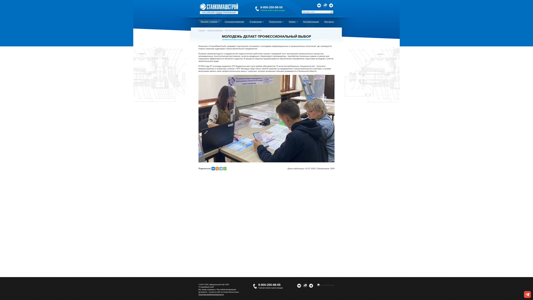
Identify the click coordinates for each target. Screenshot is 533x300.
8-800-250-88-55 (271, 7)
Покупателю (275, 22)
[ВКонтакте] (213, 168)
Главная (201, 30)
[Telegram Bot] (331, 5)
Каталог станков (209, 22)
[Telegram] (221, 168)
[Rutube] (325, 5)
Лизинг (292, 22)
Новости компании (215, 30)
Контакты (329, 22)
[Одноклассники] (217, 168)
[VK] (319, 5)
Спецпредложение (234, 22)
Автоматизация (311, 22)
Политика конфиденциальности (211, 295)
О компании (256, 22)
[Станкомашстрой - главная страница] (219, 4)
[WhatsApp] (225, 168)
